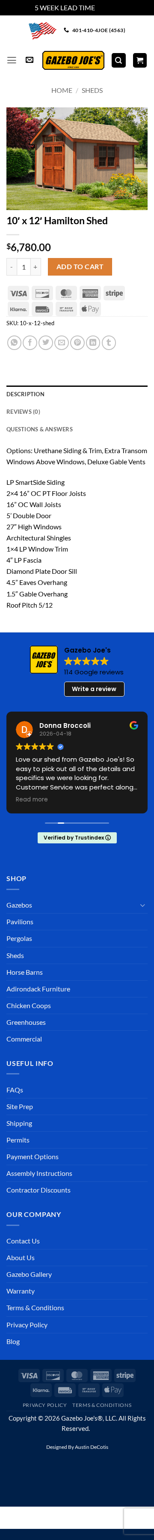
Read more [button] (32, 800)
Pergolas (19, 938)
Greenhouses (26, 1022)
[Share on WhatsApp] (14, 342)
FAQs (14, 1090)
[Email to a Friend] (61, 342)
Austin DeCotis (91, 1447)
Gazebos (19, 905)
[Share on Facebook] (30, 342)
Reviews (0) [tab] (23, 411)
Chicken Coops (28, 1005)
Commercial (24, 1039)
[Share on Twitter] (45, 342)
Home (61, 90)
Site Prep (19, 1106)
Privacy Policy (26, 1324)
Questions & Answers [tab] (39, 429)
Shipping (19, 1123)
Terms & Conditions (35, 1307)
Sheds (92, 90)
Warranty (20, 1291)
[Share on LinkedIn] (93, 342)
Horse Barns (24, 972)
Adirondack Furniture (38, 989)
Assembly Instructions (39, 1173)
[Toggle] (142, 905)
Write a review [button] (94, 689)
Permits (18, 1140)
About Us (20, 1257)
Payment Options (32, 1156)
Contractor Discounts (38, 1190)
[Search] (119, 60)
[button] (11, 60)
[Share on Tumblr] (109, 342)
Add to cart (80, 266)
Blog (13, 1341)
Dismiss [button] (107, 7)
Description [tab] (25, 394)
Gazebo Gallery (29, 1274)
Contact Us (23, 1241)
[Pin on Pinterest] (77, 342)
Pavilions (19, 921)
